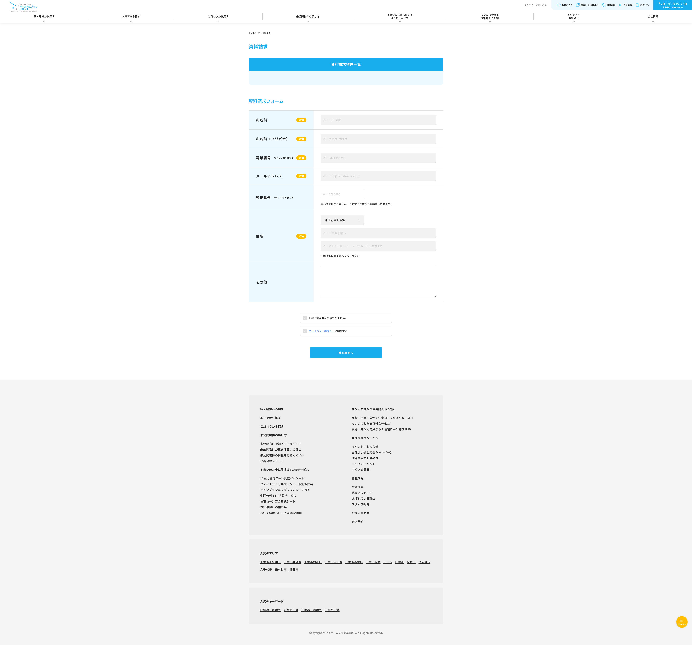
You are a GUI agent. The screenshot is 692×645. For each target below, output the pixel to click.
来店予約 (357, 521)
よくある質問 (360, 469)
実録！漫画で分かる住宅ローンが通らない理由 (382, 418)
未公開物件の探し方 (308, 16)
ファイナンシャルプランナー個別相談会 (286, 484)
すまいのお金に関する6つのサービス (400, 16)
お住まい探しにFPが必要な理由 (281, 513)
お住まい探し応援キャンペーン (372, 452)
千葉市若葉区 (354, 562)
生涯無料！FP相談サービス (278, 495)
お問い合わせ (360, 513)
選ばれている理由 (363, 498)
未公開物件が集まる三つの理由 (280, 449)
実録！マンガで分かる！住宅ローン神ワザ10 (381, 429)
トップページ (254, 33)
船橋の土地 (291, 610)
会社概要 (357, 487)
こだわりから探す (218, 16)
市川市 (387, 562)
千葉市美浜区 (292, 562)
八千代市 (266, 569)
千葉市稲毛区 (313, 562)
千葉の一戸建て (311, 610)
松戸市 (411, 562)
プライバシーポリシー (321, 331)
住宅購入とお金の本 (365, 458)
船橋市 (399, 562)
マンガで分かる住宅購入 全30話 (490, 16)
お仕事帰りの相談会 (273, 507)
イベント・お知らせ (573, 16)
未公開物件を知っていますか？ (280, 443)
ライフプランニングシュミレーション (285, 490)
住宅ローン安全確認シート (277, 501)
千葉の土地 (332, 610)
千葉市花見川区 (270, 562)
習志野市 (424, 562)
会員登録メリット (272, 461)
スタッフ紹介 (360, 504)
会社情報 (653, 16)
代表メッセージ (362, 492)
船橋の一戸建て (270, 610)
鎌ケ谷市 (281, 569)
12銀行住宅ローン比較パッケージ (282, 478)
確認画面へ (346, 353)
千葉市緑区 (373, 562)
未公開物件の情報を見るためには (282, 455)
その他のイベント (363, 464)
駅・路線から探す (44, 16)
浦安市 (294, 569)
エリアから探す (131, 16)
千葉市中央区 (333, 562)
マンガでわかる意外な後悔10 (371, 423)
